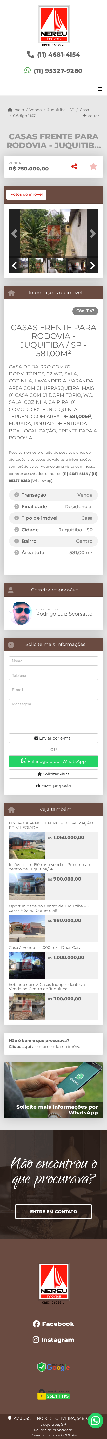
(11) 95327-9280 (58, 71)
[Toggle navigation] (100, 90)
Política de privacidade (53, 1430)
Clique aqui (20, 1046)
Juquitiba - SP (60, 109)
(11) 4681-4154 (58, 54)
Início (18, 109)
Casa (84, 109)
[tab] (26, 195)
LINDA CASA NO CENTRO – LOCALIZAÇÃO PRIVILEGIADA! (51, 825)
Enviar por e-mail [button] (55, 738)
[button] (15, 233)
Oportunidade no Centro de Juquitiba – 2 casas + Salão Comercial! (49, 908)
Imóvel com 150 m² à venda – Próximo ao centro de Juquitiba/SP (49, 867)
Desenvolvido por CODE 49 (54, 1435)
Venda (35, 109)
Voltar (92, 115)
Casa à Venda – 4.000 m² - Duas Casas (46, 947)
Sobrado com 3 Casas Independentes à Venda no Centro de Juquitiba (47, 986)
